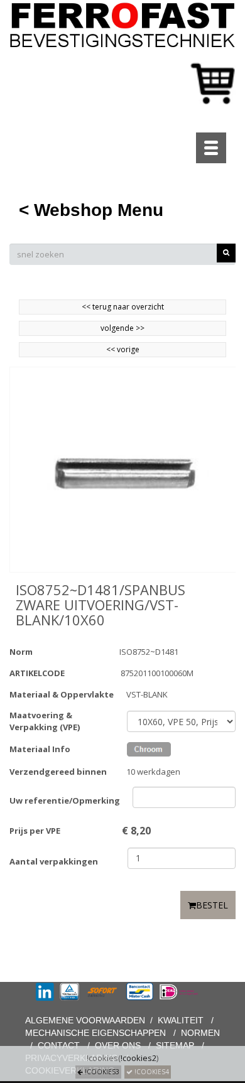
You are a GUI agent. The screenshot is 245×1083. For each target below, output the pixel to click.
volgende (122, 328)
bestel (212, 905)
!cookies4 (151, 1071)
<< (111, 349)
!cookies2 (138, 1058)
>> (139, 328)
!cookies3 (101, 1071)
